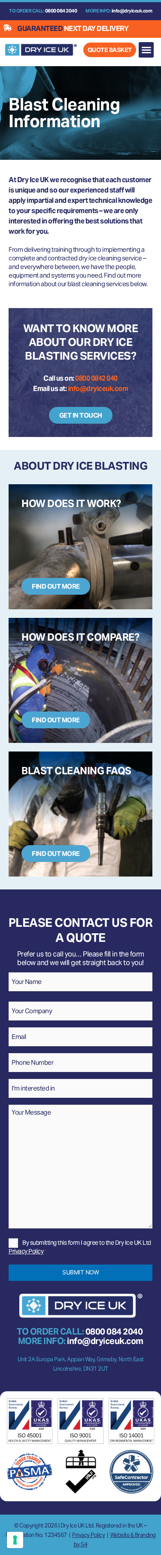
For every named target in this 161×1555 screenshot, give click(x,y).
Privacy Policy (26, 1251)
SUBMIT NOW (80, 1272)
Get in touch (80, 415)
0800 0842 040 (96, 378)
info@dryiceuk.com (132, 11)
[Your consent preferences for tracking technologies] (15, 1540)
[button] (146, 50)
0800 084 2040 (61, 11)
